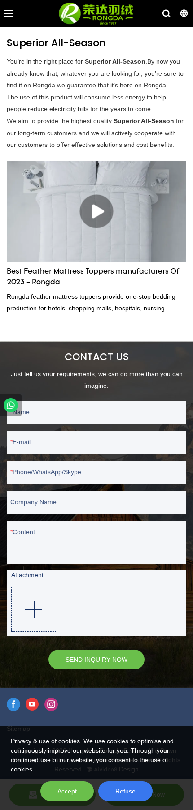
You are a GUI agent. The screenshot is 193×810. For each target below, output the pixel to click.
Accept (67, 791)
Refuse (125, 791)
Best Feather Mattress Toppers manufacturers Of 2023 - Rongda (93, 277)
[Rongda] (11, 405)
